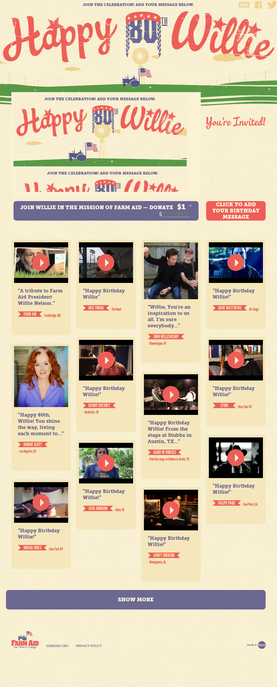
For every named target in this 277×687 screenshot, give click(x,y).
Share (244, 5)
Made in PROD (256, 645)
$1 (181, 206)
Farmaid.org (57, 646)
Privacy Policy (89, 646)
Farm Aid (25, 640)
